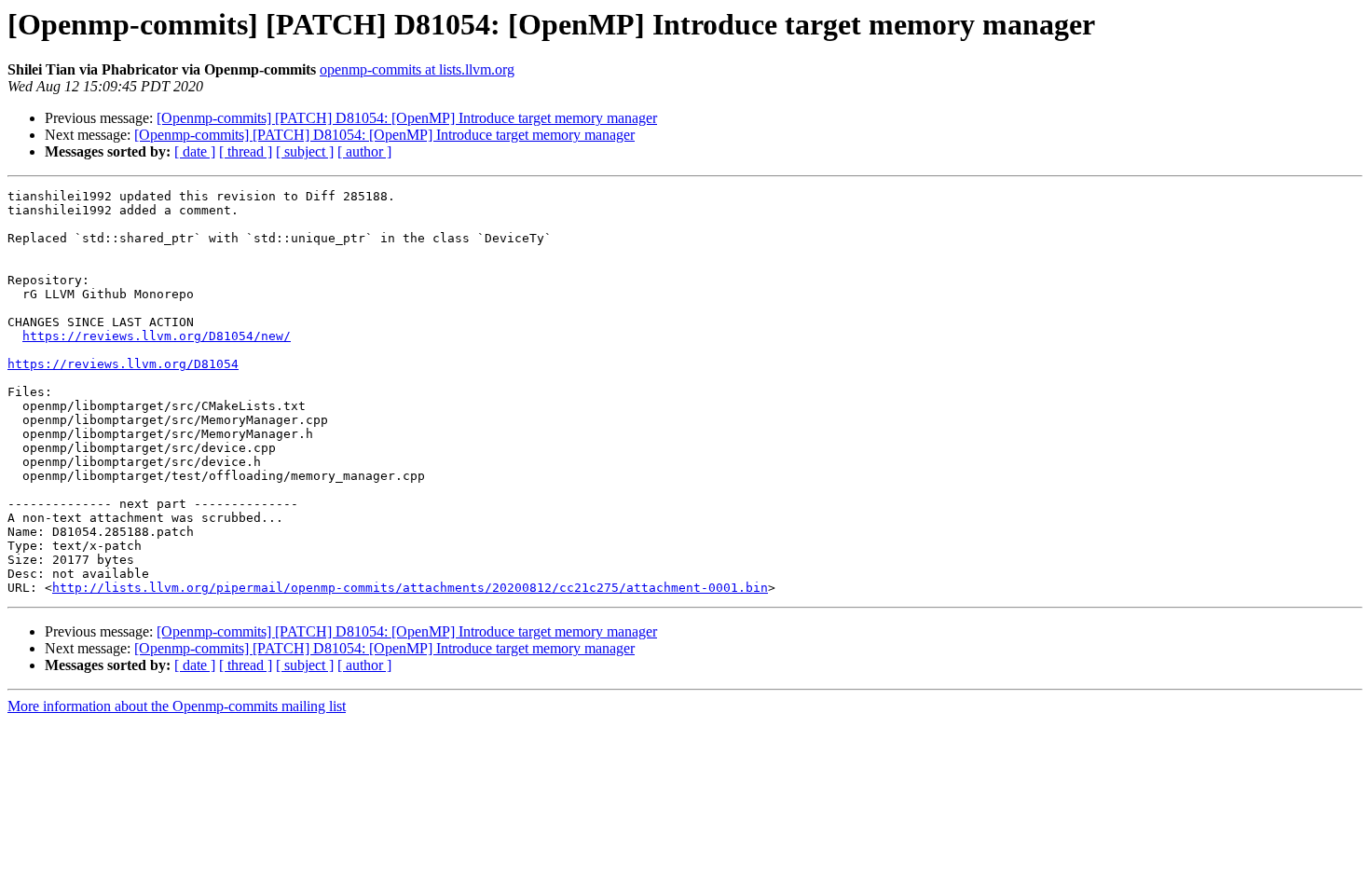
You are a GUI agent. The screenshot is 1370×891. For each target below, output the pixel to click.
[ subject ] (305, 151)
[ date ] (194, 151)
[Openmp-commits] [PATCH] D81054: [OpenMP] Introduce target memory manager (407, 118)
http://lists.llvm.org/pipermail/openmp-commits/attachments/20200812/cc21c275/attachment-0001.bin (410, 588)
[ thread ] (245, 151)
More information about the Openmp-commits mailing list (176, 706)
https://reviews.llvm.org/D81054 (123, 364)
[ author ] (364, 151)
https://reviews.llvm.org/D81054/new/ (156, 336)
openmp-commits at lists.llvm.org (417, 69)
